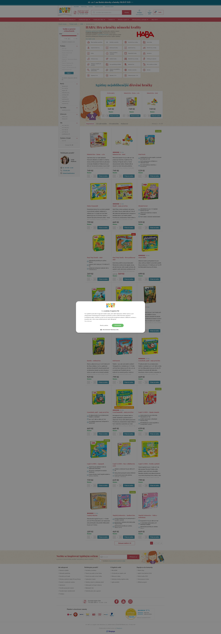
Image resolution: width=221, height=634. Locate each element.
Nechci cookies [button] (104, 325)
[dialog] (110, 317)
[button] (110, 330)
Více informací (88, 321)
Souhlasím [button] (117, 325)
